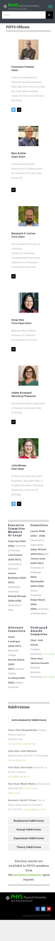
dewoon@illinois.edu (35, 809)
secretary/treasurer (27, 875)
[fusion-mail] (19, 110)
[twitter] (43, 909)
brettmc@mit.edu (17, 760)
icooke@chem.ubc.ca (19, 776)
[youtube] (49, 909)
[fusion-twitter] (13, 110)
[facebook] (38, 909)
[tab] (29, 720)
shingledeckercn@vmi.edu (22, 743)
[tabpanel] (29, 771)
